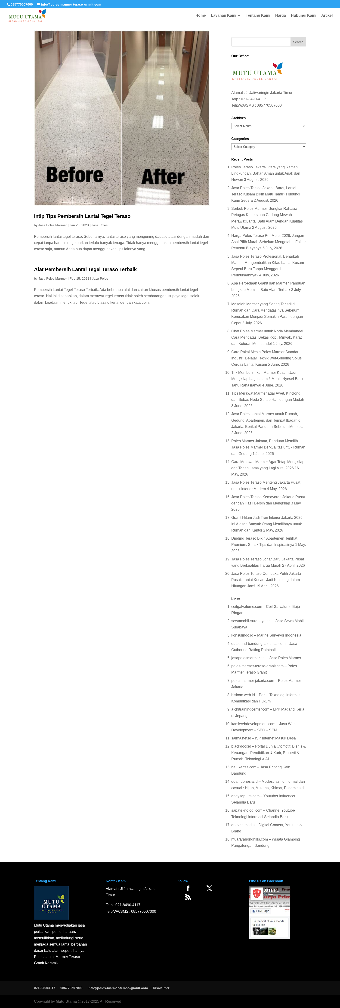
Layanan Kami (223, 15)
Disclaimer (161, 988)
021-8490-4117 (253, 99)
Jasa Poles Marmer (52, 225)
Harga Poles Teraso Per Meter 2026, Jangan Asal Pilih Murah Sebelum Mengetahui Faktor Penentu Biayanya (268, 242)
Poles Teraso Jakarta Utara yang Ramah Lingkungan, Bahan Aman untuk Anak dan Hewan (265, 173)
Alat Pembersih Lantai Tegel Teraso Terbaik (85, 269)
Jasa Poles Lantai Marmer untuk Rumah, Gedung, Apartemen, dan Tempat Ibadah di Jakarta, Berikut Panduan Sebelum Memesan (268, 420)
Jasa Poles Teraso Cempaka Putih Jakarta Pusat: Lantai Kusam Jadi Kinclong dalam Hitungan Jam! (266, 580)
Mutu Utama (66, 1001)
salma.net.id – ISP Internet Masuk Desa (263, 738)
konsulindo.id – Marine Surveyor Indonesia (266, 635)
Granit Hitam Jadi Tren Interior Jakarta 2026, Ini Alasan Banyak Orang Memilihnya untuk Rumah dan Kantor (267, 524)
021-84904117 (44, 988)
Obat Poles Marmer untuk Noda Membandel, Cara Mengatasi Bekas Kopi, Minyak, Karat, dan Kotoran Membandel (267, 337)
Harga (280, 15)
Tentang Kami (258, 15)
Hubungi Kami (303, 15)
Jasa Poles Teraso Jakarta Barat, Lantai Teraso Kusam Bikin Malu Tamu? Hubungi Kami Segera (265, 194)
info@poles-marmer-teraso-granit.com (118, 988)
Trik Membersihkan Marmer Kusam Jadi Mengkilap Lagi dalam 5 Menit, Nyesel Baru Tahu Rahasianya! (267, 379)
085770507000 (22, 4)
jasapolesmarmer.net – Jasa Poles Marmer (266, 658)
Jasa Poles (100, 225)
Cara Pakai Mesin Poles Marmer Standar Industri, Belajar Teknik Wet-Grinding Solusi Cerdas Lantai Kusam (267, 358)
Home (200, 15)
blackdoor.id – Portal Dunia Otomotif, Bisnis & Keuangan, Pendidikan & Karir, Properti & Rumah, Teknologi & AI (268, 752)
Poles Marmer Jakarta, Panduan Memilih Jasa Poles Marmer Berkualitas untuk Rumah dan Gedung (268, 447)
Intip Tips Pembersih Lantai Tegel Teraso (82, 216)
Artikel (327, 15)
